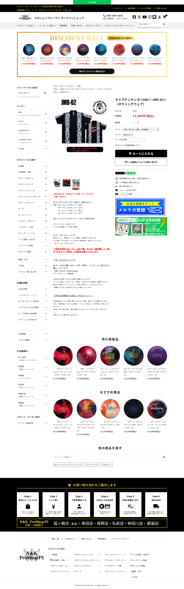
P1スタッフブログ (93, 25)
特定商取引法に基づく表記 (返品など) (133, 178)
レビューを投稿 (123, 194)
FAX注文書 (22, 289)
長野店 (24, 376)
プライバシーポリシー (121, 539)
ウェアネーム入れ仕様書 (28, 307)
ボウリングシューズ (26, 190)
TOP (55, 86)
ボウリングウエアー (26, 202)
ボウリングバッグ (25, 184)
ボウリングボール (25, 178)
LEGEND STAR (25, 140)
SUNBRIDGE (23, 131)
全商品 (21, 166)
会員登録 (131, 8)
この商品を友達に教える (127, 182)
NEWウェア (65, 92)
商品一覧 (55, 539)
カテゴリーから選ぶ (25, 25)
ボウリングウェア (67, 86)
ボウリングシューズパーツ (29, 196)
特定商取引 (102, 539)
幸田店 (26, 367)
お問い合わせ (161, 8)
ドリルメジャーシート (27, 295)
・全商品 (54, 554)
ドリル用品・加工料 (26, 239)
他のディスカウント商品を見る (92, 71)
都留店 (26, 404)
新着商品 (63, 25)
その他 (21, 148)
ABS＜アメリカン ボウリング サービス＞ (77, 89)
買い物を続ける (123, 186)
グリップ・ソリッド (26, 233)
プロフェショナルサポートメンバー (119, 25)
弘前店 (26, 385)
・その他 (133, 577)
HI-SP (23, 122)
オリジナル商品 (24, 251)
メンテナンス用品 (25, 245)
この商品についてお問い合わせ (141, 162)
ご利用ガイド (69, 539)
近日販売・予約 (24, 172)
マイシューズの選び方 (27, 319)
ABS (79, 86)
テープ (21, 208)
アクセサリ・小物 (25, 227)
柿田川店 (26, 394)
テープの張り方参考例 (27, 313)
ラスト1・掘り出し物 (27, 271)
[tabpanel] (81, 125)
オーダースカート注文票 (28, 301)
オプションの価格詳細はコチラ (128, 145)
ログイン (119, 8)
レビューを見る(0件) (125, 190)
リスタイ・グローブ (26, 221)
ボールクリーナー (25, 215)
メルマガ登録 (145, 8)
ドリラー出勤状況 (25, 423)
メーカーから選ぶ (46, 25)
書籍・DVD (23, 259)
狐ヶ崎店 (27, 358)
